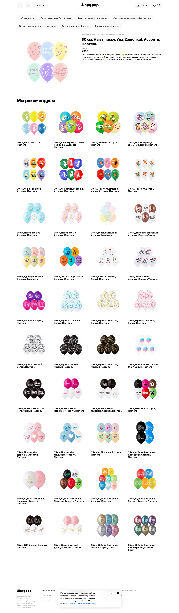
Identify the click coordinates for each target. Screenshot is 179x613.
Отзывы (46, 600)
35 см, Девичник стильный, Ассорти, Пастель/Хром (143, 234)
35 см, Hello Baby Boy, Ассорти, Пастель (28, 234)
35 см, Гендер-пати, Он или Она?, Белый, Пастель (143, 365)
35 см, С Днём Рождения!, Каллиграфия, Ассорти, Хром (142, 547)
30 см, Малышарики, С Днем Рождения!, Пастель (142, 143)
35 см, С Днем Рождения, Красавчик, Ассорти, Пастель (142, 454)
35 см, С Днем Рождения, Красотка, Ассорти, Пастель (31, 501)
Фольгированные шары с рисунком (37, 26)
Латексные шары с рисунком (92, 18)
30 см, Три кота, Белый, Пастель (141, 190)
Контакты (46, 595)
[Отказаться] (117, 593)
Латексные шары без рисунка (55, 18)
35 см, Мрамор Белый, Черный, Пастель (66, 365)
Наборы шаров (27, 18)
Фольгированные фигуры (75, 26)
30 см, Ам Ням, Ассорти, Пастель (104, 143)
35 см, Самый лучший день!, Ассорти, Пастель (67, 546)
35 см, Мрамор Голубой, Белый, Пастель (67, 321)
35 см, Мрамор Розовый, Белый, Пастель (141, 321)
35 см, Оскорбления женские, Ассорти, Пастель (69, 409)
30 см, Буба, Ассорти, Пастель (28, 143)
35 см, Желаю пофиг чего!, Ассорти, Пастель (68, 277)
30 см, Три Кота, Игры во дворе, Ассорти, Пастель (105, 190)
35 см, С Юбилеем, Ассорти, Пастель (32, 546)
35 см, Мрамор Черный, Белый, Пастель (30, 365)
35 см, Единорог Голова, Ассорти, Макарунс (30, 277)
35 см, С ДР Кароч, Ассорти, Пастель (106, 453)
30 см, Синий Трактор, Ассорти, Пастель (29, 190)
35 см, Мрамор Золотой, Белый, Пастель (104, 321)
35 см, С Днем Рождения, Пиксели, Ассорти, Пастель (69, 499)
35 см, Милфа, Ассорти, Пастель (30, 321)
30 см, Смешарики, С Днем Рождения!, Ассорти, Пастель (69, 145)
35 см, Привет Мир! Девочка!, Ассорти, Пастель (27, 454)
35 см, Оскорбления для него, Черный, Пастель (30, 409)
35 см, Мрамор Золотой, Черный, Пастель (104, 365)
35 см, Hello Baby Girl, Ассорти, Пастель (65, 234)
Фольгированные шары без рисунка (132, 18)
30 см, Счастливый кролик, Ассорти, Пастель (69, 190)
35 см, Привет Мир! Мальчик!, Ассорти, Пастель (65, 454)
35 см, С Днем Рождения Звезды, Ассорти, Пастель (142, 499)
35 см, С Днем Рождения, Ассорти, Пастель (105, 499)
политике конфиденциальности (82, 603)
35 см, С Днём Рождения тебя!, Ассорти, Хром (104, 546)
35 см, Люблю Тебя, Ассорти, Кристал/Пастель (143, 277)
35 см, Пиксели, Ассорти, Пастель (142, 409)
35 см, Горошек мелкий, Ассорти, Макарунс (104, 234)
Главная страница (89, 34)
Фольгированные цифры (107, 26)
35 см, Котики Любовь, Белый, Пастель (103, 277)
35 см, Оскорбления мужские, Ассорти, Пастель (106, 409)
